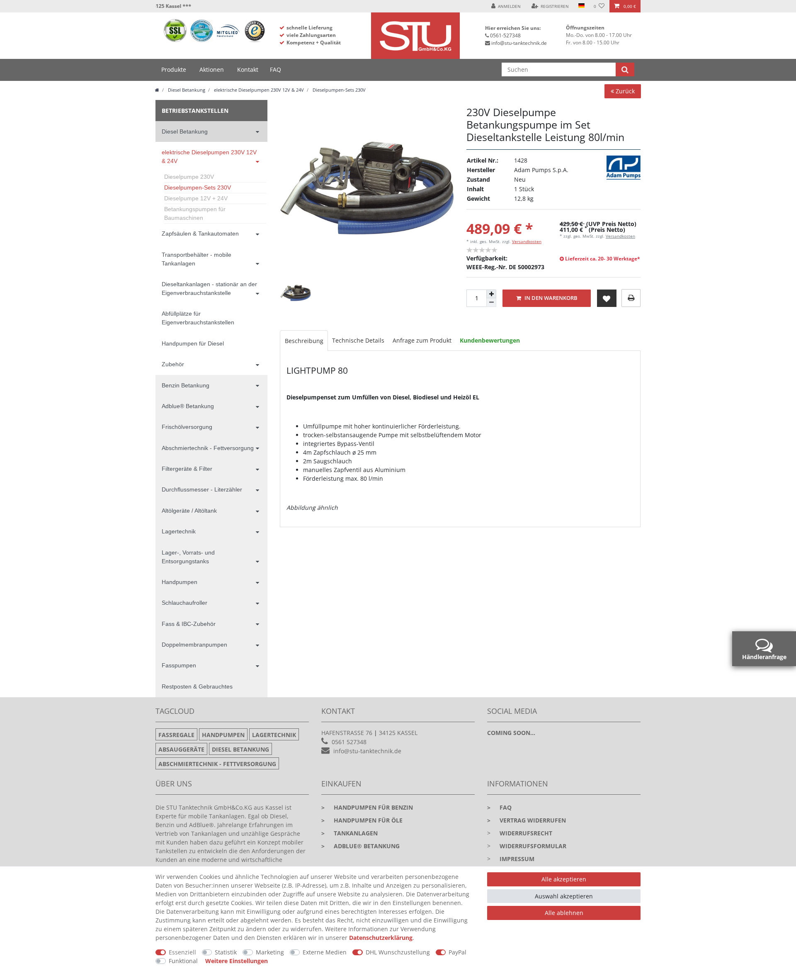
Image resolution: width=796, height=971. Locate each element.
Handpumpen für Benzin (367, 807)
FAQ (275, 69)
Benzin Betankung (185, 385)
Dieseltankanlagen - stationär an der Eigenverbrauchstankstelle (209, 288)
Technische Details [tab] (358, 340)
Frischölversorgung (187, 426)
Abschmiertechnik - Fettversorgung (208, 448)
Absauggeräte (181, 749)
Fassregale (176, 735)
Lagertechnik (179, 531)
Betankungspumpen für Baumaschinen (195, 213)
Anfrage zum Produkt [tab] (422, 340)
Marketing (270, 952)
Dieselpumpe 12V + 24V (196, 198)
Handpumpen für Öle (362, 820)
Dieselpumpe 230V (189, 176)
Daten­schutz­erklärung (381, 938)
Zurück (624, 91)
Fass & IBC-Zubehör (189, 624)
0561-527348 (505, 35)
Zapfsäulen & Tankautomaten (200, 233)
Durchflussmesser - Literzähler (202, 489)
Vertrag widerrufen (526, 820)
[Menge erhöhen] (491, 294)
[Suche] (625, 69)
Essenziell (182, 952)
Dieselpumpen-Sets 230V (338, 90)
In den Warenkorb (550, 298)
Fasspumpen (179, 665)
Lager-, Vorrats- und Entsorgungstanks (188, 557)
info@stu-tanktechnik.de (519, 42)
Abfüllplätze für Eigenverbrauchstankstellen (198, 318)
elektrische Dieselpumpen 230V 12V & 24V (258, 90)
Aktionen (211, 69)
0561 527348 (349, 742)
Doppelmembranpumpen (194, 644)
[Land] (581, 6)
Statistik (226, 952)
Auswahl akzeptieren (564, 896)
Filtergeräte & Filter (187, 468)
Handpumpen (179, 582)
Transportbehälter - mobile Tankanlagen (196, 259)
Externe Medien (325, 952)
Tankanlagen (349, 833)
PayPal (457, 952)
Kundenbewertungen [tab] (490, 340)
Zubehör (173, 364)
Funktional (183, 961)
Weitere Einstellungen (236, 961)
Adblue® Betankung (188, 406)
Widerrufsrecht (526, 833)
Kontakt (247, 69)
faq (499, 807)
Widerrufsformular (533, 846)
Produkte (173, 69)
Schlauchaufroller (184, 602)
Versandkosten (526, 241)
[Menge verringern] (491, 302)
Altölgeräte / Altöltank (189, 510)
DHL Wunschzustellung (398, 952)
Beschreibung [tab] (304, 341)
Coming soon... (511, 733)
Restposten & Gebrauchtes (197, 686)
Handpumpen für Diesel (193, 343)
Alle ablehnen (564, 913)
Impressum (517, 859)
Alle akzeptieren (563, 879)
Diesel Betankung (186, 90)
